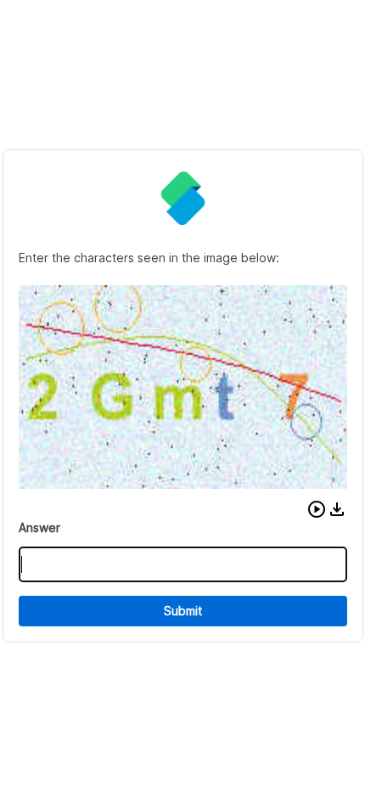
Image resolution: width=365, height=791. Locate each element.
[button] (316, 509)
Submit (183, 610)
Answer (39, 527)
